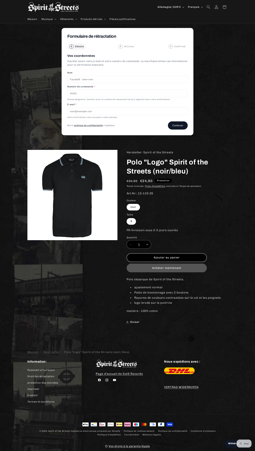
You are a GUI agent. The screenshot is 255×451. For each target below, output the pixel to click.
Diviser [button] (134, 322)
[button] (48, 19)
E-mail (71, 104)
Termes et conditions (41, 401)
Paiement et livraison (41, 369)
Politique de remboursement (139, 431)
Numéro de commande (81, 86)
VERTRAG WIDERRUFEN (181, 387)
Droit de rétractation (40, 376)
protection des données (42, 382)
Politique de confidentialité (172, 431)
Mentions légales (152, 434)
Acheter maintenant (166, 268)
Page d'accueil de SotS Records (119, 373)
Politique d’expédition (109, 434)
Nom (70, 72)
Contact (32, 395)
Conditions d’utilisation (203, 431)
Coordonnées (131, 434)
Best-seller (52, 352)
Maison (33, 352)
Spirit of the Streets (59, 431)
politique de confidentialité (88, 125)
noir (133, 207)
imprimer (33, 388)
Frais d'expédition (155, 186)
